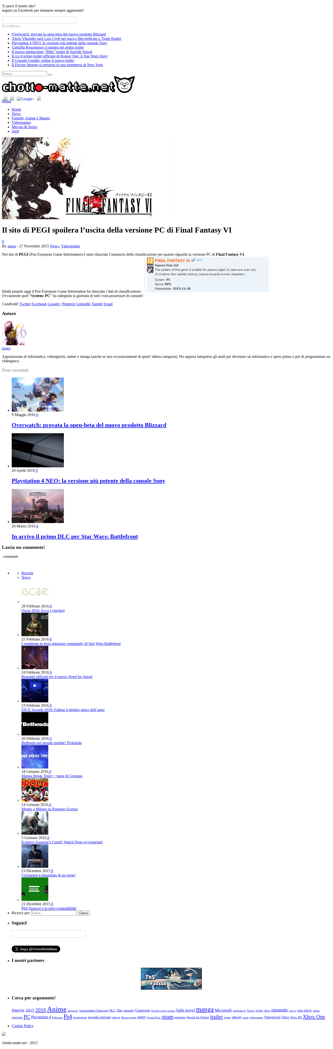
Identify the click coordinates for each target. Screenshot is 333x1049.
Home (16, 109)
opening (17, 1017)
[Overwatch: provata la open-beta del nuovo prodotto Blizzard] (38, 410)
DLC (112, 1010)
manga (205, 1009)
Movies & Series (24, 127)
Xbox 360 (296, 1017)
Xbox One (314, 1016)
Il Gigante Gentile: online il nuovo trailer (43, 60)
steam (167, 1016)
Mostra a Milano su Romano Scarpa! (49, 809)
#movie (18, 1010)
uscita (245, 1017)
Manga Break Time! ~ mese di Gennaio (51, 776)
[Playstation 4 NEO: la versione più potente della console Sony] (38, 466)
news (267, 1010)
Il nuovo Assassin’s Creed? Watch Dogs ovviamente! (62, 842)
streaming (180, 1017)
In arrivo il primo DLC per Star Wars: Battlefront (75, 536)
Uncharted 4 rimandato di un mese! (48, 875)
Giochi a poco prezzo (163, 1010)
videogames (256, 1017)
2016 (40, 1010)
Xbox (285, 1017)
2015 (30, 1010)
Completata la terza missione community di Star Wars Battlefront (71, 644)
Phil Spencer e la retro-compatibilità (48, 908)
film (119, 1010)
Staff (15, 131)
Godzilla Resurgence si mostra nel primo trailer (48, 47)
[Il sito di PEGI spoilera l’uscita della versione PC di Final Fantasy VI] (87, 218)
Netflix (259, 1010)
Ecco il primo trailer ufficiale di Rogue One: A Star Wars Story (60, 56)
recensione (80, 1017)
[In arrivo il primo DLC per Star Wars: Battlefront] (38, 522)
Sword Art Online (197, 1017)
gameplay (128, 1010)
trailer (216, 1016)
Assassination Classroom (93, 1010)
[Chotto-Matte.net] (68, 92)
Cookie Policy (23, 1026)
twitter (227, 1017)
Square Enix (154, 1017)
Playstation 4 (41, 1017)
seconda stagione (99, 1017)
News (16, 114)
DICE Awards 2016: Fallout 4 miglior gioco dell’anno (63, 710)
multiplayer (239, 1010)
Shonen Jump (129, 1017)
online (316, 1010)
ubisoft (236, 1017)
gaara (12, 246)
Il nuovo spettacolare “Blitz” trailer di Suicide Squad (52, 52)
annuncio (73, 1010)
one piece (304, 1010)
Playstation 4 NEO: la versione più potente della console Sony (59, 43)
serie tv (116, 1017)
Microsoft (223, 1010)
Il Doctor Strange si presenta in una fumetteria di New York (57, 65)
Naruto (251, 1010)
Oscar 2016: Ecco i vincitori (43, 610)
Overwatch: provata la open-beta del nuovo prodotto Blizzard (59, 34)
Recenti (27, 573)
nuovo (292, 1010)
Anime (57, 1009)
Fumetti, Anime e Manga (31, 118)
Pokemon (57, 1017)
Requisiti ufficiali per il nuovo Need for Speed (56, 677)
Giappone (142, 1010)
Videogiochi (272, 1017)
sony (141, 1016)
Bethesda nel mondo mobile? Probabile (51, 743)
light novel (185, 1010)
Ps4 (68, 1016)
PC (27, 1016)
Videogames (21, 122)
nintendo (279, 1010)
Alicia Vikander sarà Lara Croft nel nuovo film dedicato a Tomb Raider (66, 38)
